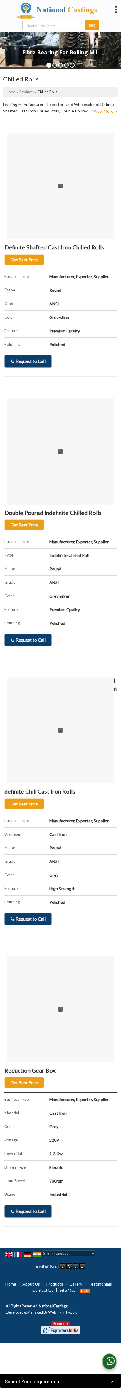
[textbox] (55, 25)
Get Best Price (24, 259)
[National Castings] (57, 11)
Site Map (68, 1290)
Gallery (75, 1283)
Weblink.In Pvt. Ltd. (63, 1312)
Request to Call (30, 361)
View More (103, 111)
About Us (31, 1283)
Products (26, 92)
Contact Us (42, 1290)
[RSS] (85, 1290)
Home (11, 92)
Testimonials (100, 1283)
